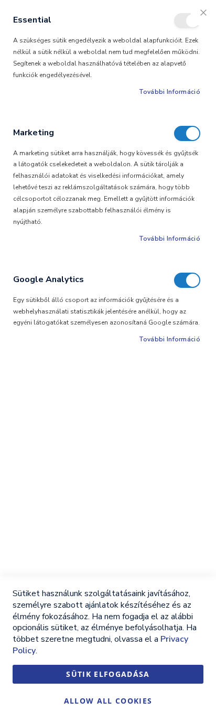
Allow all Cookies (108, 701)
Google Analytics (187, 280)
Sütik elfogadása (108, 674)
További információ (169, 92)
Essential (187, 20)
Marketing (187, 133)
